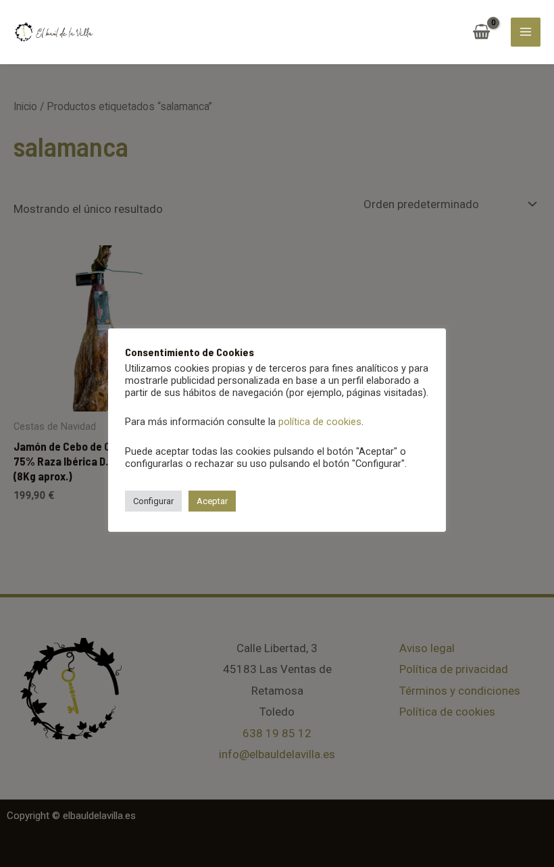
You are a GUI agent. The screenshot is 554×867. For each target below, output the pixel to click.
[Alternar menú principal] (525, 32)
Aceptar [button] (212, 501)
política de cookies (319, 422)
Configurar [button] (153, 501)
